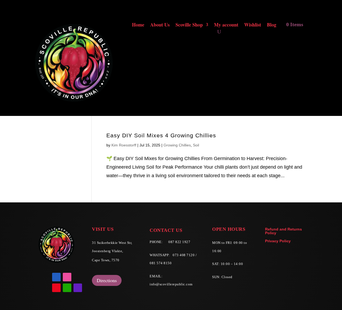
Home (138, 25)
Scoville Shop (189, 25)
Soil (196, 145)
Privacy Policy (278, 241)
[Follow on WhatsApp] (67, 287)
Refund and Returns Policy (283, 231)
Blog (271, 25)
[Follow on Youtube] (56, 287)
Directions (107, 280)
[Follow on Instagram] (67, 277)
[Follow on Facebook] (56, 277)
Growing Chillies (177, 145)
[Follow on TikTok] (77, 287)
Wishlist (252, 25)
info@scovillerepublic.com (171, 284)
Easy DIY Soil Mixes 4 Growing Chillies (161, 135)
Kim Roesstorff (123, 145)
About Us (160, 25)
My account (226, 25)
